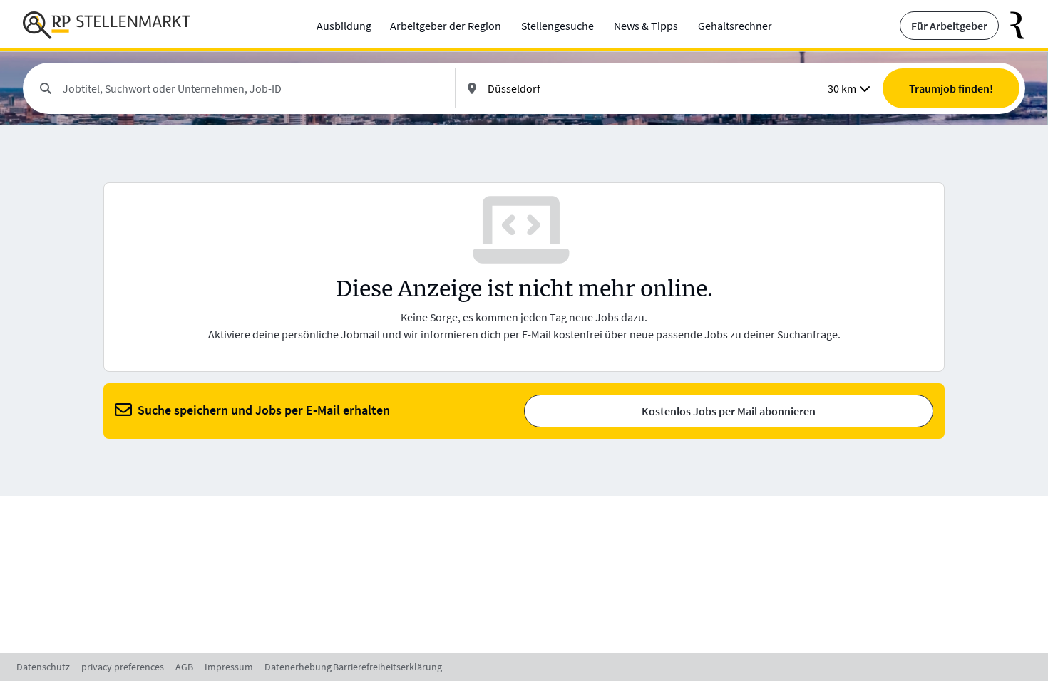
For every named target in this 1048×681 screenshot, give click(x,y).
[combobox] (253, 88)
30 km (842, 88)
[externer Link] (1012, 25)
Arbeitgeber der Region (445, 26)
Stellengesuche (557, 26)
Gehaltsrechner (735, 26)
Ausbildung (344, 26)
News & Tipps (646, 26)
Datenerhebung (298, 666)
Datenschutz (43, 666)
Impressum (229, 666)
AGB (184, 666)
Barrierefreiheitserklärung (387, 666)
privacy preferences (122, 666)
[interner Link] (106, 25)
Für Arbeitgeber (949, 26)
